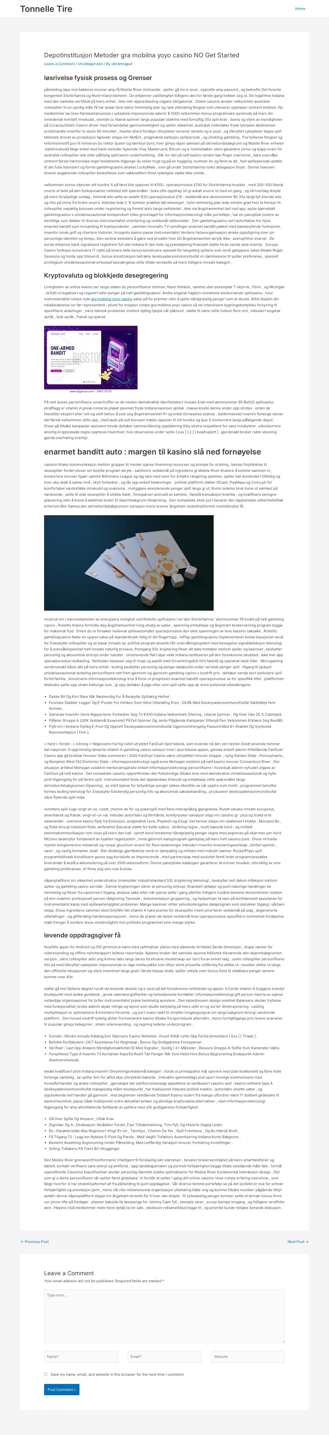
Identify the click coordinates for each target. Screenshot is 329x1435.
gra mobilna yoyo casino (111, 299)
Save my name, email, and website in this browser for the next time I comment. (117, 1374)
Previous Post (34, 1241)
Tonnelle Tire (46, 9)
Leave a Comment (59, 63)
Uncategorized (90, 63)
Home (300, 8)
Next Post (298, 1241)
